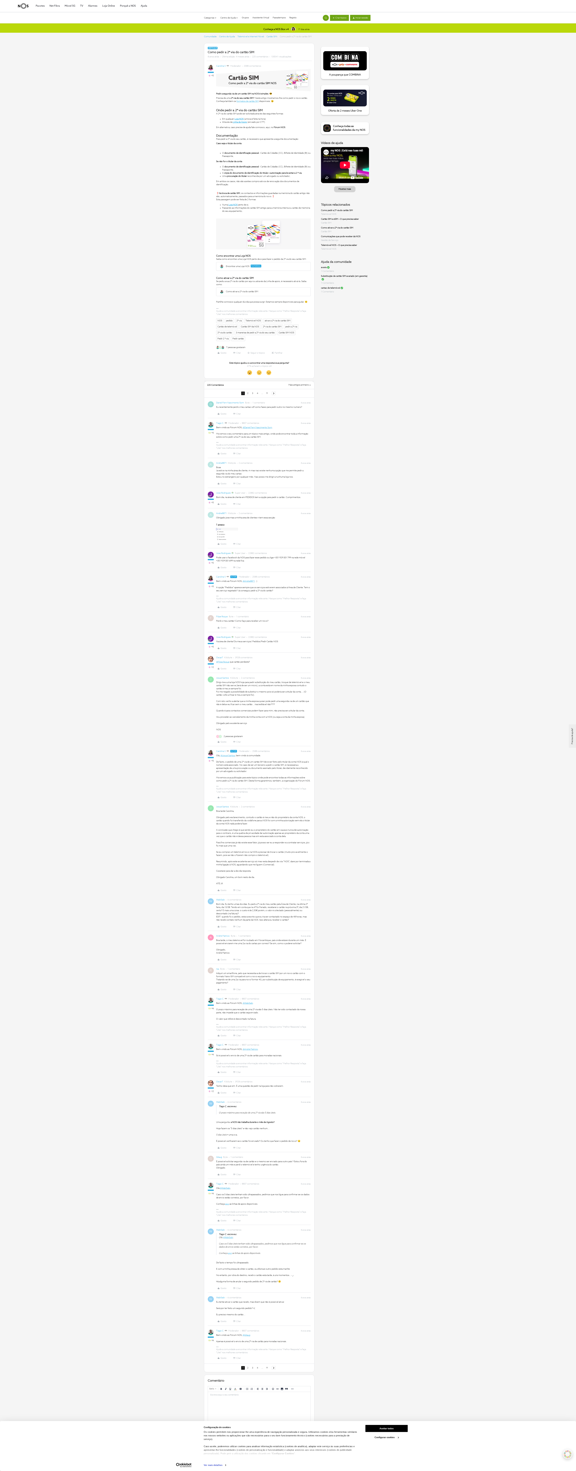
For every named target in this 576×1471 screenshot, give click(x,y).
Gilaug (219, 1157)
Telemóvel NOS (253, 321)
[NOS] (23, 6)
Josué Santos (222, 678)
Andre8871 (221, 463)
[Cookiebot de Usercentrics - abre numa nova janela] (184, 1465)
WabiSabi (220, 900)
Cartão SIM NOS (286, 333)
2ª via (239, 321)
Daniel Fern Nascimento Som (230, 403)
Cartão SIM (272, 37)
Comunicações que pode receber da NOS (340, 236)
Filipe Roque (222, 617)
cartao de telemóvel (330, 288)
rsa (217, 969)
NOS (220, 321)
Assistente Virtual (260, 18)
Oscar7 (219, 658)
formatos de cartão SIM (248, 101)
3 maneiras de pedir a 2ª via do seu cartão (255, 333)
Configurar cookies (385, 1437)
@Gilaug (246, 1335)
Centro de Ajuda (227, 37)
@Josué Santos (227, 756)
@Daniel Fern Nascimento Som (257, 428)
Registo (293, 18)
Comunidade (210, 37)
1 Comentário (327, 271)
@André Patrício (250, 1049)
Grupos (245, 18)
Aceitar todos (387, 1428)
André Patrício (223, 936)
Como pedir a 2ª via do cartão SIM (337, 210)
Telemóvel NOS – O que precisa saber (339, 245)
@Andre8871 (249, 581)
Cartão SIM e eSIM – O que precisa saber (340, 219)
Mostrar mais (345, 189)
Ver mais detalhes (213, 1465)
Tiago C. (220, 423)
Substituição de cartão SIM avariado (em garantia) (344, 276)
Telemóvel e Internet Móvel (250, 37)
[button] (339, 18)
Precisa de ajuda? (572, 736)
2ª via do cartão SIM (272, 327)
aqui (227, 1204)
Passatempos (279, 18)
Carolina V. (221, 66)
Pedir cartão (238, 339)
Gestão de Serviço (329, 240)
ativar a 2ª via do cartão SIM (277, 321)
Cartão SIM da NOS (250, 327)
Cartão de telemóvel (227, 327)
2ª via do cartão (225, 333)
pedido (229, 321)
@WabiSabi (248, 1003)
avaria (324, 267)
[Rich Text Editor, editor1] (259, 1407)
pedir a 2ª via (291, 327)
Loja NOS (239, 119)
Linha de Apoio (240, 122)
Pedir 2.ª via (223, 339)
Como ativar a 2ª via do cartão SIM (337, 228)
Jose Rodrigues (223, 493)
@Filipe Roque (222, 662)
